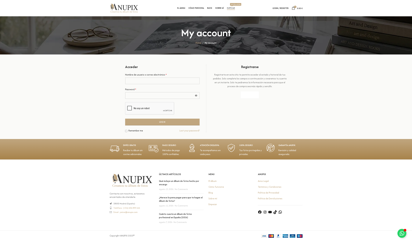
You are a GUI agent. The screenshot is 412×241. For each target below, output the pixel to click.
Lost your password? (190, 130)
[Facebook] (260, 213)
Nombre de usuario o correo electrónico (146, 74)
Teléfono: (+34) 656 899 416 (126, 207)
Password (130, 89)
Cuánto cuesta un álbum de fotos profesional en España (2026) (175, 215)
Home (198, 42)
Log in (162, 122)
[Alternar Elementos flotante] (401, 233)
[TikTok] (275, 213)
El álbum (213, 181)
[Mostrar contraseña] (196, 95)
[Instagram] (265, 213)
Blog (211, 192)
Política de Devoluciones (270, 198)
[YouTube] (270, 213)
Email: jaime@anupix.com (125, 212)
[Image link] (132, 180)
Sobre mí (213, 198)
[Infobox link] (128, 150)
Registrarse (250, 94)
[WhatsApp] (280, 213)
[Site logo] (124, 7)
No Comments (181, 189)
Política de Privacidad (268, 192)
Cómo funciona (216, 186)
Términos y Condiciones (269, 186)
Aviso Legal (263, 181)
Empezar (213, 204)
